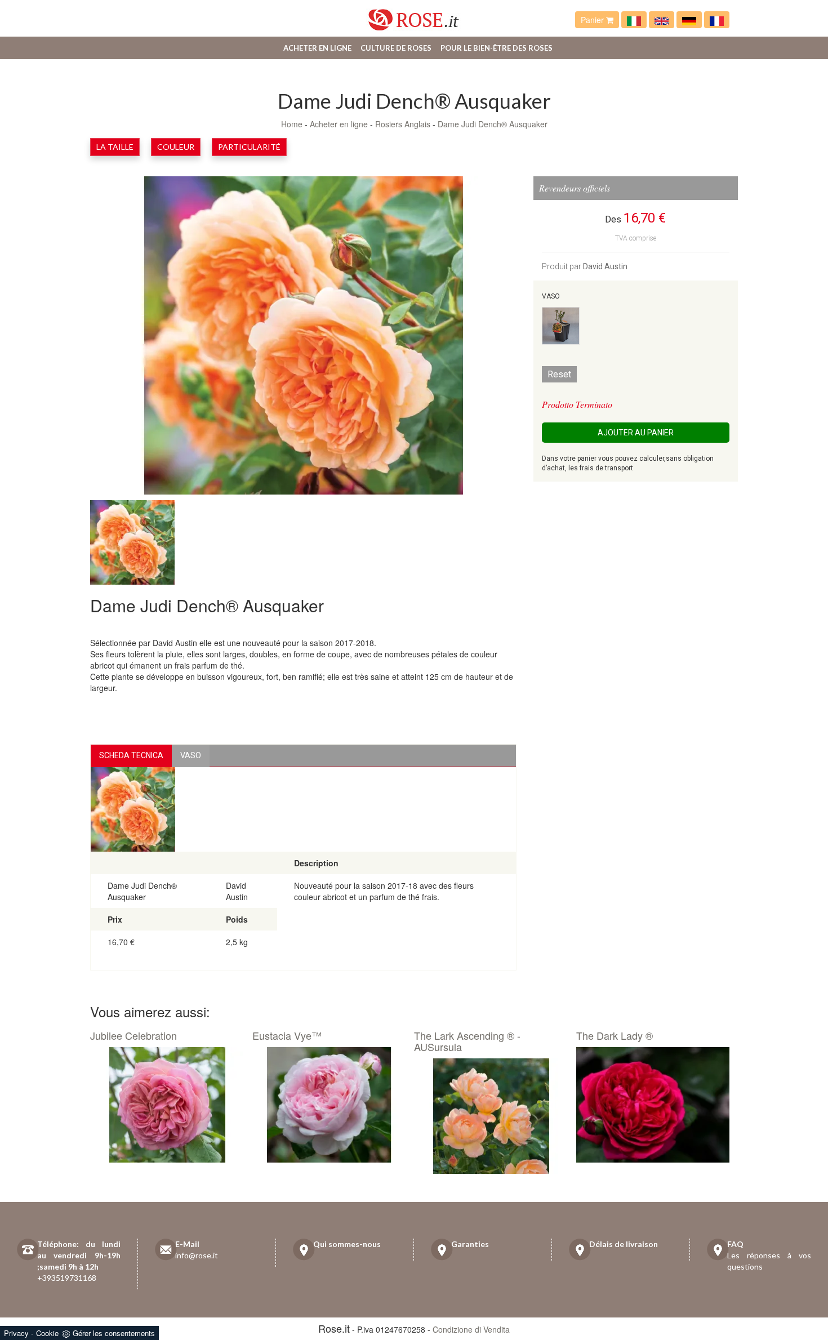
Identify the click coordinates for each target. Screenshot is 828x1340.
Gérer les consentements (114, 1333)
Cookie (47, 1333)
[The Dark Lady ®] (653, 1105)
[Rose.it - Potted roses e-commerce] (661, 19)
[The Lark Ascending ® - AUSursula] (491, 1116)
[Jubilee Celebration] (167, 1105)
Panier (593, 19)
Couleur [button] (175, 147)
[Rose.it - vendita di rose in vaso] (634, 19)
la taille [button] (114, 147)
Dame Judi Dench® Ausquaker (492, 124)
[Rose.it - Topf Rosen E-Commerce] (689, 19)
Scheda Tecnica (131, 755)
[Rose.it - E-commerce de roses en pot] (716, 19)
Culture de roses (395, 47)
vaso (190, 755)
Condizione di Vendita (471, 1329)
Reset (559, 374)
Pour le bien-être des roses (496, 47)
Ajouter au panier (636, 432)
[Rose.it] (413, 15)
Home (291, 124)
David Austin (605, 266)
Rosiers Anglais (404, 124)
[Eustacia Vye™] (329, 1105)
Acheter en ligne (317, 47)
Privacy (16, 1333)
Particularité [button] (249, 147)
